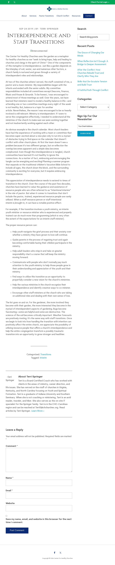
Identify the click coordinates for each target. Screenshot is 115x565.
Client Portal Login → (100, 2)
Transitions (45, 354)
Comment (12, 446)
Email (9, 491)
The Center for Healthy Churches (57, 9)
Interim (43, 358)
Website (10, 503)
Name (9, 478)
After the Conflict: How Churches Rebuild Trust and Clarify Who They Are (90, 73)
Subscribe (85, 133)
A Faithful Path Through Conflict (92, 90)
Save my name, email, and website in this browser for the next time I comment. (39, 521)
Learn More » (37, 411)
